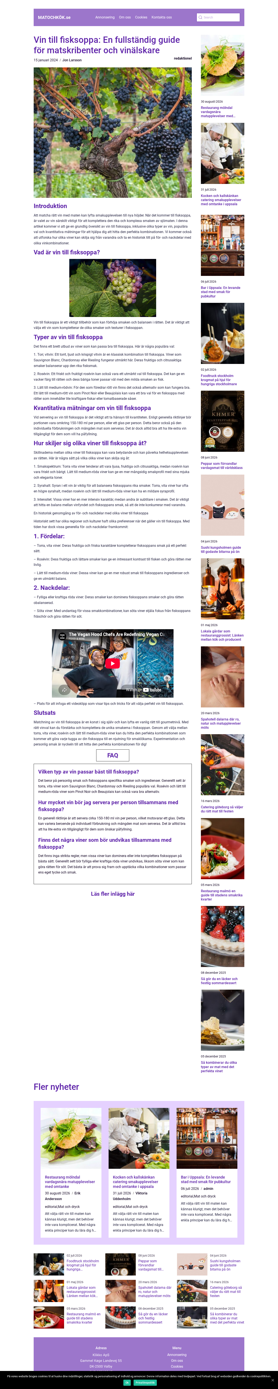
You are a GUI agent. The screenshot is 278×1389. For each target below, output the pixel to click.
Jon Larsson (72, 60)
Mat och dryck (69, 1207)
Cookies (141, 17)
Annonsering (105, 17)
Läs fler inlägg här (113, 894)
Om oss (125, 17)
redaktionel (183, 58)
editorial (51, 1207)
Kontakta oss (162, 17)
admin (208, 1189)
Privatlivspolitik (145, 1382)
